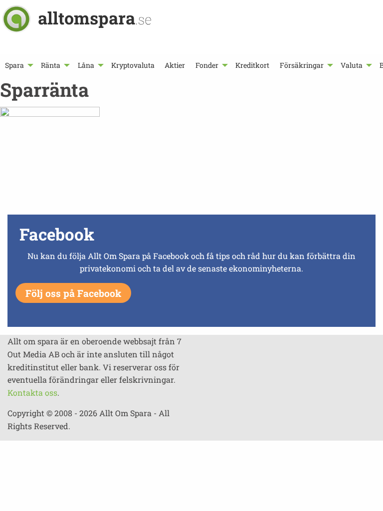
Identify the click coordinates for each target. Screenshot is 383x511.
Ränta (50, 65)
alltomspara (95, 17)
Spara (14, 65)
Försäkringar (302, 65)
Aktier (175, 65)
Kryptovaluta (133, 65)
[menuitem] (18, 65)
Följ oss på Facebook (73, 293)
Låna (86, 65)
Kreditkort (252, 65)
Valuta (352, 65)
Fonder (206, 65)
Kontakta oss (32, 392)
